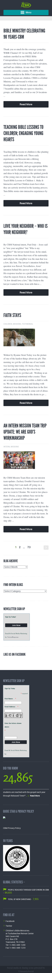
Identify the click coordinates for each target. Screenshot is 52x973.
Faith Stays (12, 315)
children (7, 324)
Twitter (9, 925)
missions (17, 324)
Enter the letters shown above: (13, 725)
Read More (26, 104)
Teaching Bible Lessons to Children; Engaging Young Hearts (23, 133)
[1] (26, 461)
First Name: (9, 698)
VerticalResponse (12, 637)
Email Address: (10, 707)
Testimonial (27, 324)
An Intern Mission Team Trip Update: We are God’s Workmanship (25, 432)
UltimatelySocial (26, 971)
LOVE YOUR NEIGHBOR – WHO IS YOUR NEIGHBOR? (25, 229)
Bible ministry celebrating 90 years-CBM (24, 34)
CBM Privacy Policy (12, 828)
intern (6, 447)
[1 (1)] (26, 339)
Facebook (10, 921)
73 (28, 547)
